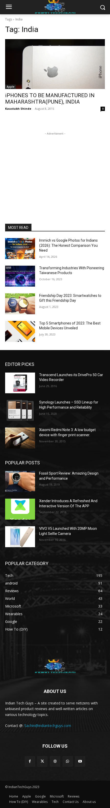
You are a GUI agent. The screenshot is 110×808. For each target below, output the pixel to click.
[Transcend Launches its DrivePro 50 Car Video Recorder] (20, 383)
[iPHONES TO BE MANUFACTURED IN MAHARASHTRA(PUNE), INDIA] (55, 64)
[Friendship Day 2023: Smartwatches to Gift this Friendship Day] (20, 303)
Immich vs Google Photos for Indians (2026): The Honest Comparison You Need (68, 245)
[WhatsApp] (68, 761)
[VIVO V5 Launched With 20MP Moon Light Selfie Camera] (20, 536)
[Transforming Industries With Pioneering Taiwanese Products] (20, 276)
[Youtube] (80, 761)
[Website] (55, 761)
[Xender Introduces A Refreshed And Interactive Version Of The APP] (20, 509)
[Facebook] (30, 761)
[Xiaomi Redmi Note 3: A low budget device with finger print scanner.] (20, 438)
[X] (42, 761)
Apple (10, 86)
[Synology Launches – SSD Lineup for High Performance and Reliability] (20, 410)
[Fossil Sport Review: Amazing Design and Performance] (20, 481)
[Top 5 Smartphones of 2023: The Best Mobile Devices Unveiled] (20, 331)
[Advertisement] (55, 168)
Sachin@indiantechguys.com (47, 725)
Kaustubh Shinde (18, 108)
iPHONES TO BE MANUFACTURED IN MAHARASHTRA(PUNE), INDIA (50, 98)
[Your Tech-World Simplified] (55, 665)
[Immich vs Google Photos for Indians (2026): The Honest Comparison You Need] (20, 248)
